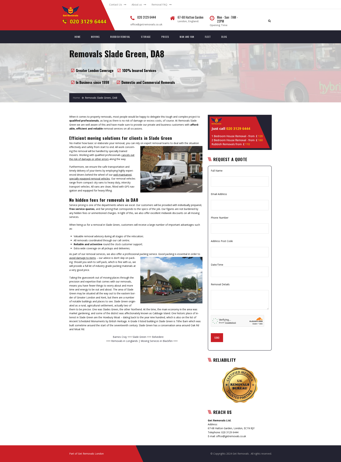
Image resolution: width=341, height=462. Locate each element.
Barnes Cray (120, 337)
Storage (146, 36)
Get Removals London (91, 453)
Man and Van (187, 36)
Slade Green (139, 337)
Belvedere (157, 337)
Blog (224, 36)
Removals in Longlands (124, 341)
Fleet (208, 36)
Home (77, 36)
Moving (95, 36)
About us (137, 4)
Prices (165, 36)
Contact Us (115, 4)
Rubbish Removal (120, 36)
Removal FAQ (159, 4)
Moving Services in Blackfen (156, 341)
